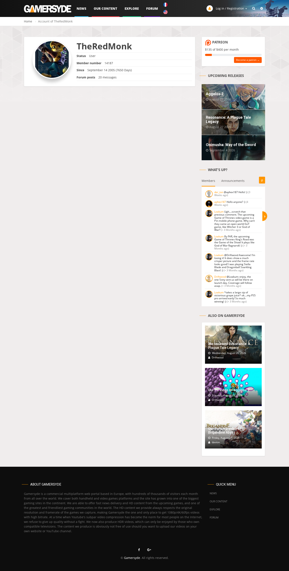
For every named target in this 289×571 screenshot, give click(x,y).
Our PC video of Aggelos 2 (228, 390)
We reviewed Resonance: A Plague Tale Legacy (229, 346)
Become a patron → (248, 60)
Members (208, 181)
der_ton (218, 192)
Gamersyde (132, 558)
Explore (132, 8)
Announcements (233, 181)
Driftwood (220, 277)
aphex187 (220, 202)
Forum (152, 8)
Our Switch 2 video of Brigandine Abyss (224, 431)
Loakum (219, 211)
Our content (105, 8)
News (81, 8)
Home (28, 21)
